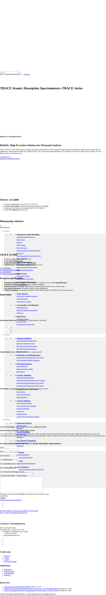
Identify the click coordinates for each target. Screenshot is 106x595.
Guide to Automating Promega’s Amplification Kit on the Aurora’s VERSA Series (31, 590)
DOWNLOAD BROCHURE (10, 159)
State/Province (4, 455)
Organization (8, 464)
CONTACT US (5, 157)
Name (2, 447)
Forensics (7, 575)
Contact (6, 558)
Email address (8, 468)
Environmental (9, 573)
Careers (6, 560)
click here (27, 74)
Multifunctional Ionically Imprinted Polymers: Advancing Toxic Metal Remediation (31, 589)
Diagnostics (8, 569)
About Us (7, 556)
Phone (2, 451)
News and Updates (10, 561)
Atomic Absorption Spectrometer (11, 500)
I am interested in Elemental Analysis (12, 472)
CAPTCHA (4, 496)
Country (6, 460)
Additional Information (7, 476)
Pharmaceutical (9, 571)
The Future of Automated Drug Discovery (18, 587)
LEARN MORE (5, 268)
